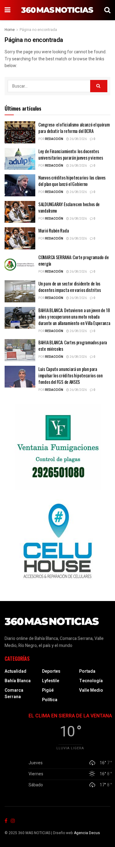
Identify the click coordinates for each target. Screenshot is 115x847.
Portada (87, 671)
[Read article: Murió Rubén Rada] (20, 238)
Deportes (51, 671)
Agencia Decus (87, 833)
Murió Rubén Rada (53, 230)
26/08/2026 (78, 139)
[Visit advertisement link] (57, 447)
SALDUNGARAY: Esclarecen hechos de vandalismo (69, 207)
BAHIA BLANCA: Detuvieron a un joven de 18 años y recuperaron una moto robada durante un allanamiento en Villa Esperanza (74, 316)
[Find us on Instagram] (13, 821)
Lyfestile (50, 681)
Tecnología (91, 681)
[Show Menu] (7, 10)
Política (49, 700)
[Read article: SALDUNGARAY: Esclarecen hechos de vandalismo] (20, 212)
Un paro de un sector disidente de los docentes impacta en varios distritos (69, 286)
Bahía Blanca (18, 681)
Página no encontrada (38, 29)
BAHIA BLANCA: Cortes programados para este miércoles (72, 345)
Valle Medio (91, 690)
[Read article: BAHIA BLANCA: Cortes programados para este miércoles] (20, 350)
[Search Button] (107, 10)
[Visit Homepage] (57, 10)
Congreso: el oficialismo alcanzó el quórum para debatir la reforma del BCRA (73, 127)
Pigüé (48, 690)
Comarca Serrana (14, 693)
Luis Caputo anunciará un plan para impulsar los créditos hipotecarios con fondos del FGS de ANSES (70, 375)
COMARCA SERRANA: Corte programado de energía (73, 260)
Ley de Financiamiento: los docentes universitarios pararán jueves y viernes (70, 154)
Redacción (54, 139)
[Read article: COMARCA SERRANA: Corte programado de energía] (20, 265)
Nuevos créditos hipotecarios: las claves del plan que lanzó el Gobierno (71, 180)
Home (10, 29)
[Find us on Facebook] (6, 821)
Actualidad (15, 671)
